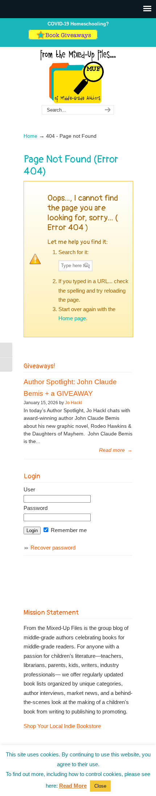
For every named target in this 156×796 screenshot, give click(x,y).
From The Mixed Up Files (78, 76)
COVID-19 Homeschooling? (78, 24)
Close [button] (100, 786)
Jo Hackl (73, 402)
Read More (73, 786)
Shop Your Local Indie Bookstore (62, 726)
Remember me (68, 530)
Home (30, 136)
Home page (72, 318)
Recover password (52, 547)
